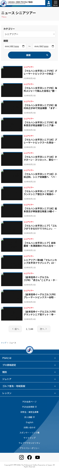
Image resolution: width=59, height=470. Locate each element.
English (29, 422)
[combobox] (29, 34)
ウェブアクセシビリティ (29, 442)
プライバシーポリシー (29, 448)
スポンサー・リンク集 (29, 432)
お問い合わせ (29, 427)
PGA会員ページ (29, 401)
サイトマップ (29, 437)
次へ (44, 329)
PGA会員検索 (29, 406)
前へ (15, 329)
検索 (28, 55)
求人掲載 (29, 417)
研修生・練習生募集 (29, 411)
